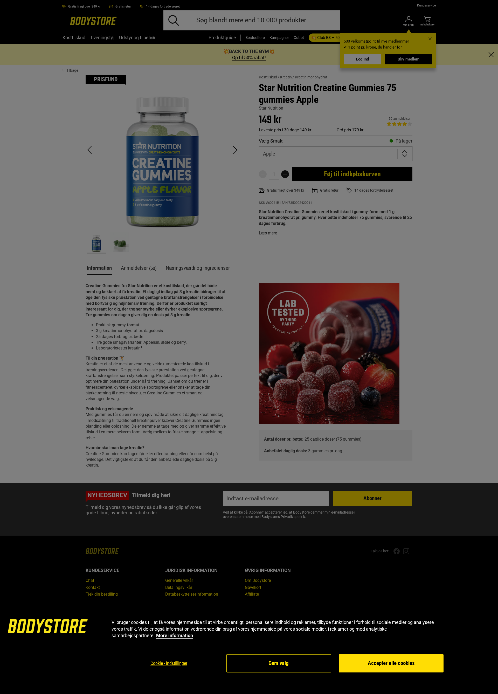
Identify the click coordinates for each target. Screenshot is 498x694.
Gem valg (278, 663)
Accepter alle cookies (391, 663)
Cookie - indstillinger (168, 663)
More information (174, 635)
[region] (249, 646)
